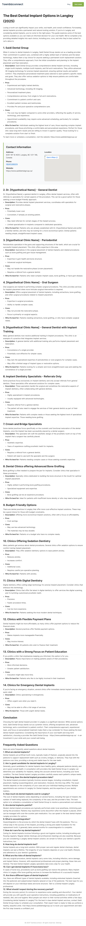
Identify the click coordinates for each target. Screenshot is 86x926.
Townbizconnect (12, 4)
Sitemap (58, 923)
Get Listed (78, 4)
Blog (68, 4)
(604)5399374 (12, 164)
